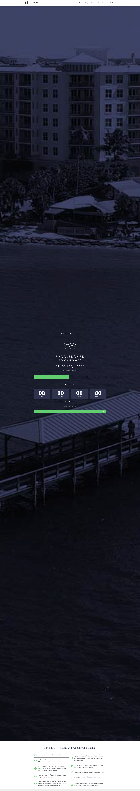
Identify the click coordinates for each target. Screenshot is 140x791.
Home (62, 3)
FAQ (92, 3)
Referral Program (102, 3)
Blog (86, 3)
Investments (70, 3)
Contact (112, 3)
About (80, 3)
